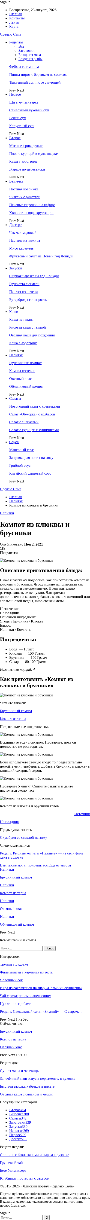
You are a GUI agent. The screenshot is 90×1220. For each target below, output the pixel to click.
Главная (15, 14)
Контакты (17, 18)
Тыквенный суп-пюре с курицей (35, 82)
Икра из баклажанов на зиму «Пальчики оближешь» (41, 988)
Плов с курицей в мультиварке (33, 154)
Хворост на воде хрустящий (31, 213)
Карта (13, 26)
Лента (14, 22)
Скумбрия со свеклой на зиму (23, 837)
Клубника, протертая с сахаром (24, 1178)
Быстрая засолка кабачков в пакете (27, 1086)
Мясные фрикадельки (26, 146)
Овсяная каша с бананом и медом (26, 1094)
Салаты (15, 398)
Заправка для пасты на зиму (31, 458)
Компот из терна (22, 371)
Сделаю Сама (10, 34)
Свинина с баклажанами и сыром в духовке (34, 1155)
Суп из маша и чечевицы (19, 1071)
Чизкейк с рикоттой (24, 197)
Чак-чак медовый (22, 233)
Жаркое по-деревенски (27, 169)
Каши (13, 312)
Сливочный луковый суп (29, 110)
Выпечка (16, 181)
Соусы (14, 442)
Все (21, 46)
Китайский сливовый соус (30, 473)
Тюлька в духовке (14, 964)
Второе (15, 138)
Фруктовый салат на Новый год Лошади (41, 256)
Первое (15, 94)
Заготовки (26, 50)
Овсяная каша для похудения (32, 335)
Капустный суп (21, 126)
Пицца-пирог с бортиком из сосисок (38, 74)
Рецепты (16, 42)
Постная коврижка (24, 189)
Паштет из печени (23, 292)
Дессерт (15, 225)
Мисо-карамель (21, 248)
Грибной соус (19, 465)
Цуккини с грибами (15, 1004)
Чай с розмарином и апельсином (25, 996)
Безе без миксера (13, 1170)
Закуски (15, 268)
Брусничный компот (25, 363)
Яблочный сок (11, 980)
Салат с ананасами (24, 422)
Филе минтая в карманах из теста (26, 972)
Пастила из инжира (24, 240)
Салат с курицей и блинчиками (34, 430)
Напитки (16, 355)
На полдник (9, 822)
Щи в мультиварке (23, 102)
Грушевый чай (11, 1163)
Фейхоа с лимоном (24, 67)
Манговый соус (21, 450)
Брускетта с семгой (24, 284)
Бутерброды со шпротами (29, 300)
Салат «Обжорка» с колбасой (32, 414)
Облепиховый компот (26, 386)
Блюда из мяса (29, 55)
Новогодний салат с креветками (34, 406)
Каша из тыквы (21, 319)
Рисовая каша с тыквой (27, 327)
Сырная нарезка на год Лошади (34, 276)
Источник (82, 814)
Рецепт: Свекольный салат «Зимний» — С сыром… (41, 1011)
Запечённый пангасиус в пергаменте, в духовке (37, 1078)
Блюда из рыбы (30, 59)
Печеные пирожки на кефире (32, 205)
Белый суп (17, 118)
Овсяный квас (20, 379)
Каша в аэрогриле (23, 161)
